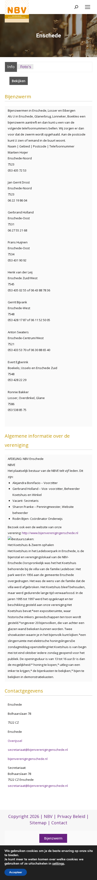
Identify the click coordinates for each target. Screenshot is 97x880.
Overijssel (15, 741)
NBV (48, 816)
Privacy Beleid (71, 816)
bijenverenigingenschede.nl (28, 759)
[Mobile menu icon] (87, 7)
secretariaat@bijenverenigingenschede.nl (38, 750)
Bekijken (18, 81)
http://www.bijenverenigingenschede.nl (50, 533)
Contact (59, 822)
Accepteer (15, 872)
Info (11, 66)
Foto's (25, 66)
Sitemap (38, 822)
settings (58, 864)
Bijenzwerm (53, 838)
